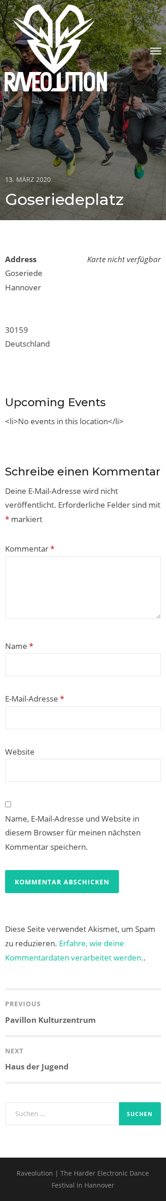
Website (20, 751)
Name (19, 646)
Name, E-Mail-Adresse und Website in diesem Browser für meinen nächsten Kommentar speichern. (73, 832)
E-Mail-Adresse (34, 698)
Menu (155, 51)
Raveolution (56, 84)
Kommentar (29, 548)
